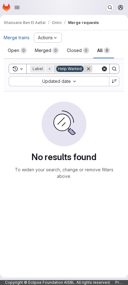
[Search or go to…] (110, 7)
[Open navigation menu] (17, 7)
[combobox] (59, 81)
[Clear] (104, 69)
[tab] (17, 50)
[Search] (114, 69)
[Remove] (88, 69)
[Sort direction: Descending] (114, 81)
